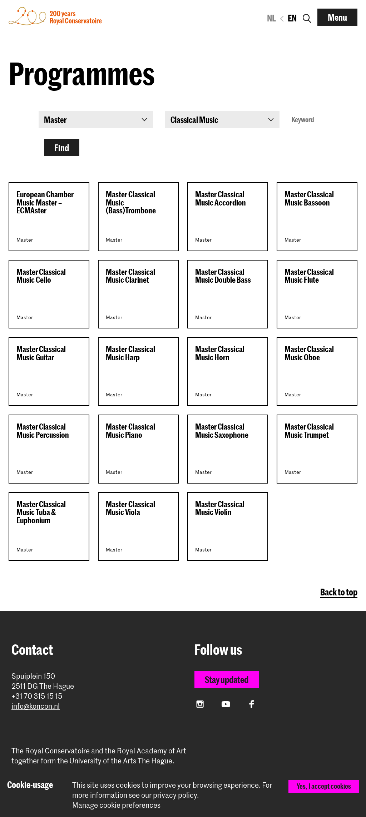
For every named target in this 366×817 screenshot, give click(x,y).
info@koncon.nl (35, 706)
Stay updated (226, 679)
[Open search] (307, 17)
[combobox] (96, 119)
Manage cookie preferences (116, 805)
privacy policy (175, 794)
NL (271, 18)
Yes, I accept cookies (324, 786)
